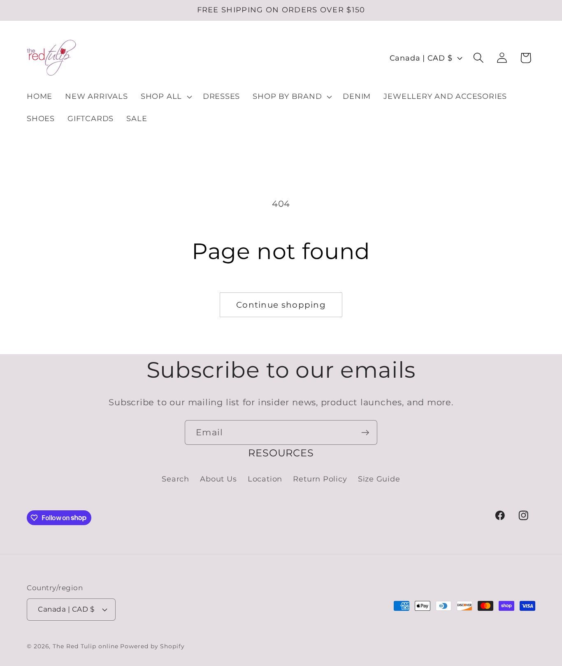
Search (175, 479)
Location (265, 479)
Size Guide (379, 479)
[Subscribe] (365, 432)
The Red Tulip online (85, 646)
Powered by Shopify (152, 646)
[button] (165, 97)
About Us (218, 479)
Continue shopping (281, 305)
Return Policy (320, 479)
